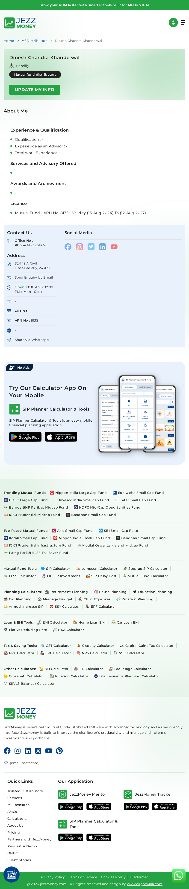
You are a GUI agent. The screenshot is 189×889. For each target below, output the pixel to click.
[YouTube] (48, 750)
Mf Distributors (34, 41)
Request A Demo (22, 846)
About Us (15, 825)
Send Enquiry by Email (34, 277)
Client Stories (19, 860)
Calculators (17, 819)
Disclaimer (139, 877)
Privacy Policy (53, 877)
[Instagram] (17, 750)
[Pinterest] (59, 750)
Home (9, 41)
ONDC (12, 853)
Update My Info (34, 89)
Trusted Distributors (25, 791)
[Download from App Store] (99, 807)
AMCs (12, 812)
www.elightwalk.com (144, 884)
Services (14, 798)
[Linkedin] (27, 750)
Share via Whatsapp (32, 340)
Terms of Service (83, 877)
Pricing (13, 832)
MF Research (18, 805)
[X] (38, 750)
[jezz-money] (20, 22)
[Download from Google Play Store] (70, 807)
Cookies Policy (113, 877)
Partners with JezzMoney (29, 839)
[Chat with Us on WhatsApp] (179, 876)
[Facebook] (7, 750)
